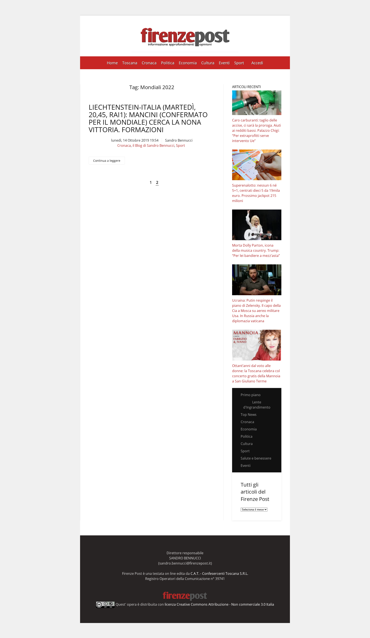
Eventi (224, 62)
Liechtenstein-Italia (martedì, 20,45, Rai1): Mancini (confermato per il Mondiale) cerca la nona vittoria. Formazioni (148, 118)
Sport (239, 62)
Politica (167, 62)
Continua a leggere (106, 161)
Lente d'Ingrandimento (256, 405)
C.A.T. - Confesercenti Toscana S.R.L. (219, 573)
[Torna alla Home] (185, 36)
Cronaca (149, 62)
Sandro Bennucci (178, 140)
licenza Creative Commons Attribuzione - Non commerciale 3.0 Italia (219, 604)
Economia (188, 62)
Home (112, 62)
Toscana (129, 62)
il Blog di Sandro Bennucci (153, 145)
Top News (249, 414)
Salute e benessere (256, 458)
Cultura (207, 62)
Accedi (257, 62)
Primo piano (251, 394)
